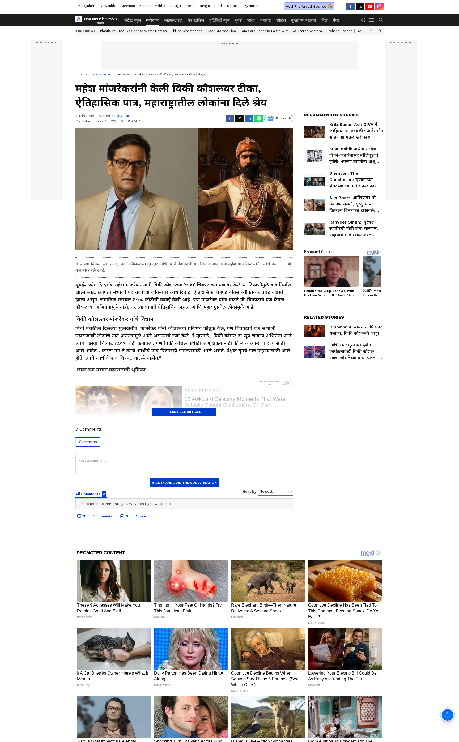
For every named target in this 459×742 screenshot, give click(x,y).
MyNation (252, 6)
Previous (372, 31)
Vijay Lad (122, 116)
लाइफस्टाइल (173, 20)
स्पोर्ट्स (281, 20)
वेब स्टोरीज (196, 20)
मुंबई (238, 20)
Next (380, 31)
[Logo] (98, 20)
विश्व (324, 20)
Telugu (175, 6)
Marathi (233, 6)
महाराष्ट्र (265, 20)
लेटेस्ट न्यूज (132, 20)
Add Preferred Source (306, 6)
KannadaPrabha (152, 6)
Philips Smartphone (186, 31)
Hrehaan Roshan (339, 31)
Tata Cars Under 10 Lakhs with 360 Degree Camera (281, 31)
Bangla (204, 6)
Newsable (108, 6)
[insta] (379, 6)
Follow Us (284, 118)
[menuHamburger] (372, 20)
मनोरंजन (152, 20)
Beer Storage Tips (221, 31)
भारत (251, 20)
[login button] (364, 19)
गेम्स (336, 20)
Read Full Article (184, 412)
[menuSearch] (381, 20)
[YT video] (370, 6)
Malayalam (86, 6)
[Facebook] (350, 6)
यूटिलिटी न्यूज (219, 20)
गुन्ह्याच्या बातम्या (303, 20)
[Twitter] (360, 6)
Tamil (189, 6)
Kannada (128, 6)
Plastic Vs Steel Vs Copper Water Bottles (133, 31)
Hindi (218, 6)
